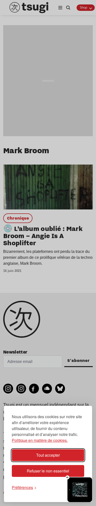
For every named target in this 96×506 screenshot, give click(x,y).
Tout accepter (48, 455)
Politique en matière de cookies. (40, 440)
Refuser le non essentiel (48, 471)
